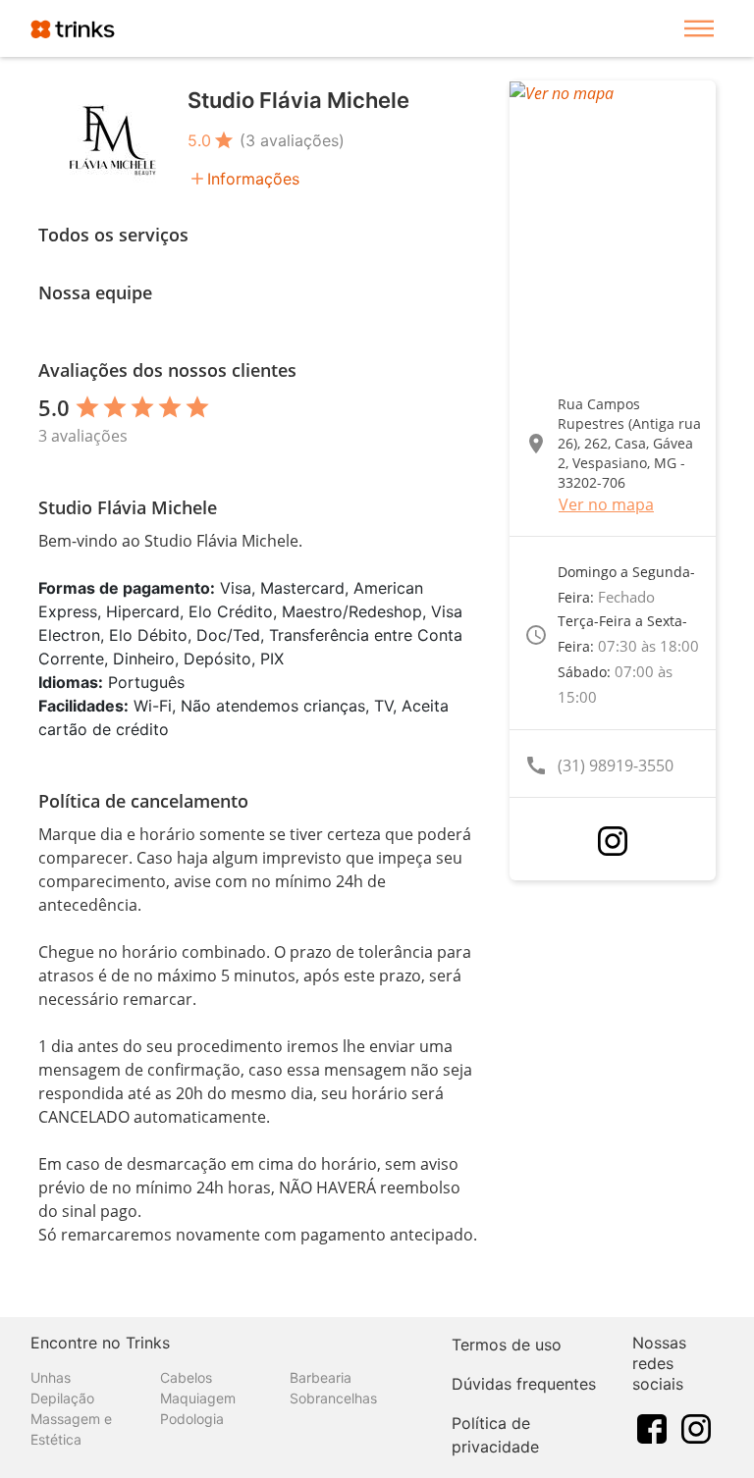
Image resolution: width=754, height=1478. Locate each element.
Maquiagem (198, 1398)
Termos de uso (507, 1344)
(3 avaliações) (292, 140)
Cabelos (186, 1377)
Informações (253, 178)
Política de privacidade (495, 1434)
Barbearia (320, 1377)
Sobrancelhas (333, 1398)
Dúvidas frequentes (524, 1384)
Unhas (50, 1377)
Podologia (192, 1418)
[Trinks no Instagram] (696, 1427)
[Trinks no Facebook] (652, 1427)
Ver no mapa (606, 504)
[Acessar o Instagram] (612, 841)
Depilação (62, 1398)
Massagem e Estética (71, 1429)
